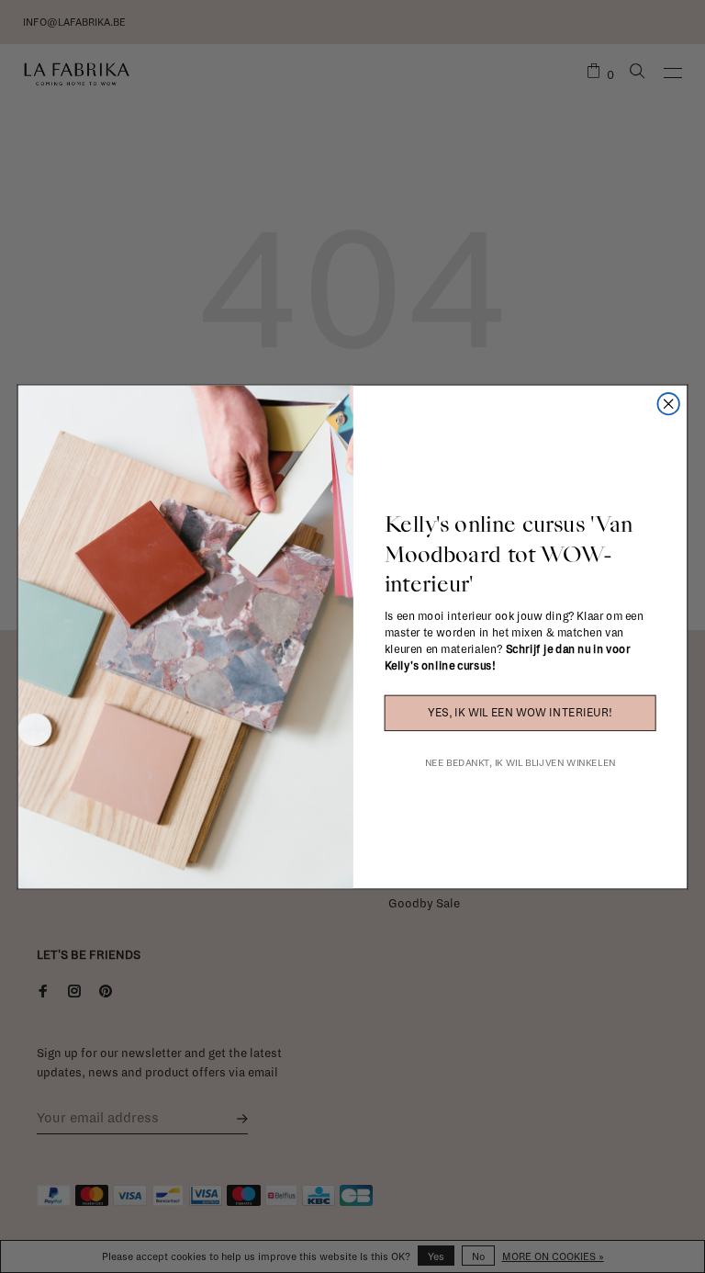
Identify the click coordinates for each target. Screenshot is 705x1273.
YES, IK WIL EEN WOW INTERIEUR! (519, 713)
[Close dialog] (667, 403)
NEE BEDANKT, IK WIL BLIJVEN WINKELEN (520, 762)
